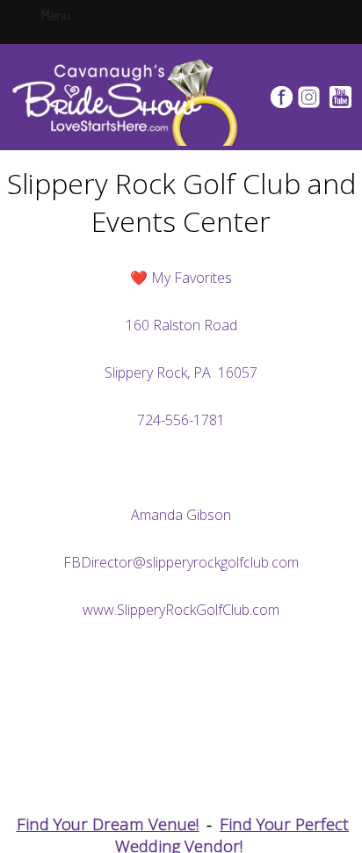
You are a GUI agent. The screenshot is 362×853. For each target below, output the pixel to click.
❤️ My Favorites (181, 277)
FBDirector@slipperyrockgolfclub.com (181, 562)
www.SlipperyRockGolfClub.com (181, 609)
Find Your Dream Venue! (108, 824)
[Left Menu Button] (73, 14)
